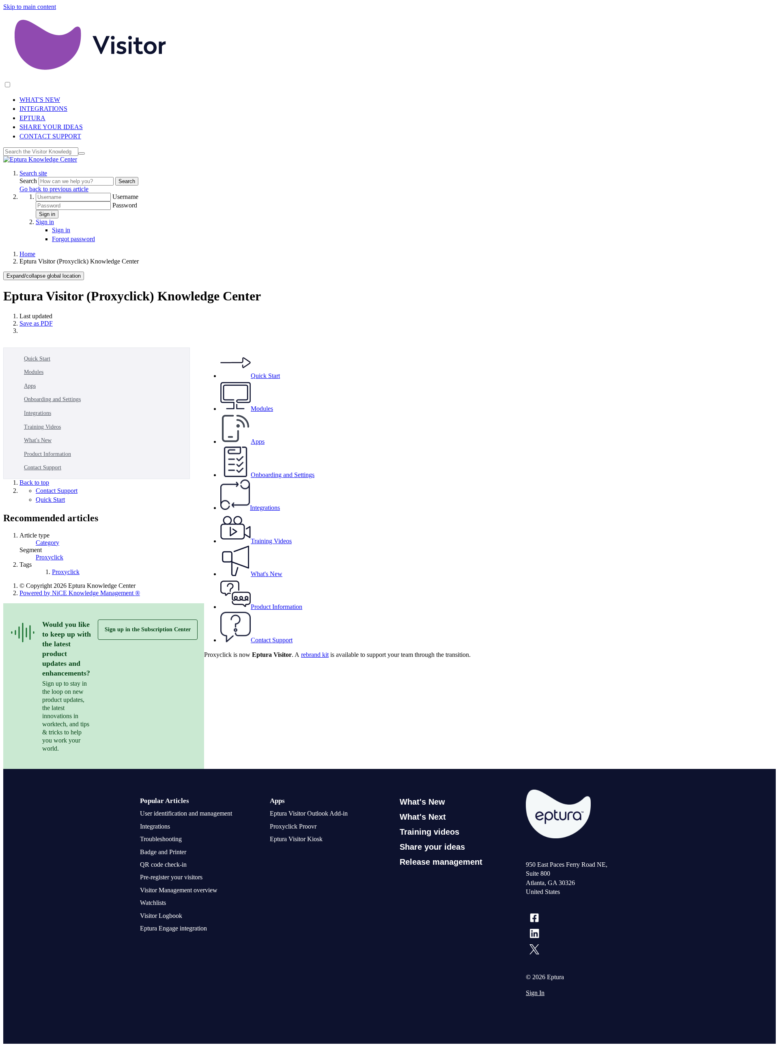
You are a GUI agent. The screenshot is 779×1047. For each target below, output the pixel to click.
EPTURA (32, 117)
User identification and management (186, 813)
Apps (30, 386)
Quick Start (37, 359)
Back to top (34, 482)
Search (29, 180)
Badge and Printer (163, 851)
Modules (33, 372)
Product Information (47, 454)
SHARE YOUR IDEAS (51, 126)
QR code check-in (163, 864)
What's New (38, 440)
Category (47, 542)
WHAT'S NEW (39, 99)
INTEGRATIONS (43, 108)
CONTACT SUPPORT (50, 136)
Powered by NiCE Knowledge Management (79, 592)
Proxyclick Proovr (293, 826)
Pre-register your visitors (171, 877)
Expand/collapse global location (43, 276)
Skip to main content (29, 6)
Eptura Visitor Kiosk (296, 838)
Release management (441, 861)
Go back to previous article (53, 189)
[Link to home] (40, 159)
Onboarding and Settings (52, 399)
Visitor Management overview (178, 890)
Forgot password (73, 238)
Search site (33, 173)
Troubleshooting (161, 838)
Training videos (429, 831)
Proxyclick (49, 557)
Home (27, 253)
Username (125, 196)
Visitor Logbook (161, 915)
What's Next (423, 816)
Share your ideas (432, 846)
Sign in (47, 214)
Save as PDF (36, 323)
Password (124, 205)
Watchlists (153, 902)
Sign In (535, 992)
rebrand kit (315, 654)
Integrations (37, 413)
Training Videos (42, 427)
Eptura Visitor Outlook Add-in (309, 813)
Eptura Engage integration (173, 928)
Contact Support (42, 467)
